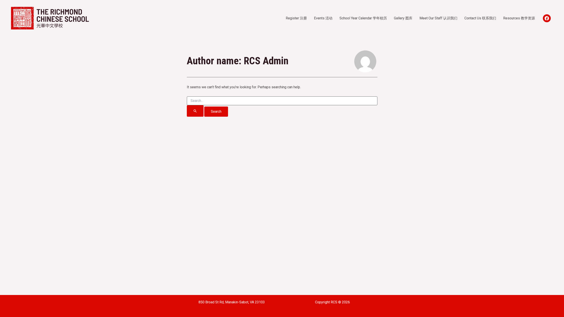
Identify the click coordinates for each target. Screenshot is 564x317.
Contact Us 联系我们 (480, 18)
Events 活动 (323, 18)
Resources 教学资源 (519, 18)
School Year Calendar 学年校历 (363, 18)
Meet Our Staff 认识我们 (438, 18)
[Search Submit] (195, 111)
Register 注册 (296, 18)
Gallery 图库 (403, 18)
